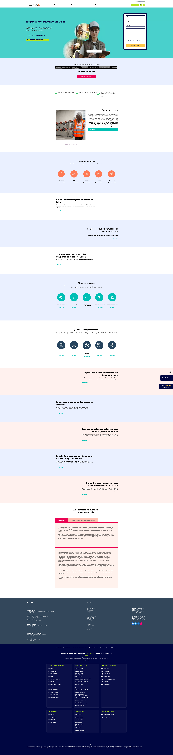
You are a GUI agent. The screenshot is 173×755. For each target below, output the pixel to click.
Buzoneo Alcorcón (52, 678)
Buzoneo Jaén (105, 674)
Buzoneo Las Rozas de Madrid (54, 684)
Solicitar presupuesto (77, 4)
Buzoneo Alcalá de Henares (54, 670)
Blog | (57, 647)
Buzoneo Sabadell (79, 674)
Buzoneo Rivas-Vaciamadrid (54, 689)
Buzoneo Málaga (106, 670)
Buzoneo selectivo (90, 617)
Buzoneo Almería (106, 678)
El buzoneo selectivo (112, 304)
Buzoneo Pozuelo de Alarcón (54, 687)
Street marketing (90, 618)
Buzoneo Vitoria (78, 716)
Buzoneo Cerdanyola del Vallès (81, 695)
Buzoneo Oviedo (78, 729)
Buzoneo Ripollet (78, 702)
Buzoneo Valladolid (79, 720)
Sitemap (88, 629)
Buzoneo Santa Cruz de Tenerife (109, 717)
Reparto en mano (90, 612)
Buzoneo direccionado (91, 616)
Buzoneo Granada (106, 676)
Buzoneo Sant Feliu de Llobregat (82, 703)
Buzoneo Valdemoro (52, 691)
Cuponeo (89, 619)
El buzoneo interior (100, 304)
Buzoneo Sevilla (105, 668)
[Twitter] (135, 623)
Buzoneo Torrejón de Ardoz (54, 679)
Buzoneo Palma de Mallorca (108, 714)
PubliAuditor (134, 5)
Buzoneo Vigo (78, 725)
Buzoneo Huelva (105, 681)
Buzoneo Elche (51, 720)
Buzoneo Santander (79, 730)
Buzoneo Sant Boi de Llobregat (81, 681)
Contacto (116, 4)
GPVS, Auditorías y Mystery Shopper (94, 620)
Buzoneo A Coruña (79, 724)
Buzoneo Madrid (51, 668)
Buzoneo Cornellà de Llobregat (81, 679)
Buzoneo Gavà (78, 699)
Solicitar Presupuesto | (101, 647)
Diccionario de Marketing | (111, 647)
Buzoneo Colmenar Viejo (53, 699)
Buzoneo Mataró (78, 676)
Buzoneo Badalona (79, 671)
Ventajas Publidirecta (91, 625)
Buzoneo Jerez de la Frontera (108, 679)
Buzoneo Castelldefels (80, 692)
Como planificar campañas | (90, 647)
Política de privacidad (91, 628)
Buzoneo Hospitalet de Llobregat (82, 670)
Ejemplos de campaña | (79, 647)
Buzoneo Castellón (52, 722)
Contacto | (61, 647)
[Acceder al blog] (141, 5)
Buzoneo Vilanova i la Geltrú (81, 687)
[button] (37, 40)
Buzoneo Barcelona (79, 668)
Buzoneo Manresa (79, 684)
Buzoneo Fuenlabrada (52, 673)
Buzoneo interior (90, 615)
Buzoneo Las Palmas (106, 716)
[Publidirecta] (34, 5)
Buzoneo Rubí (78, 686)
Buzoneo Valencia (51, 714)
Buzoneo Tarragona (79, 705)
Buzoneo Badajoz (106, 682)
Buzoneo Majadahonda (53, 692)
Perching (74, 304)
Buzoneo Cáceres (106, 684)
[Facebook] (133, 623)
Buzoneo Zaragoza (79, 719)
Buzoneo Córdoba (106, 673)
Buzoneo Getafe (51, 676)
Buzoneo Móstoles (52, 671)
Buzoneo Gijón (78, 727)
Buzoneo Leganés (52, 674)
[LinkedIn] (138, 623)
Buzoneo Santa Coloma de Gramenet (83, 678)
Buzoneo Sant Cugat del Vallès (81, 682)
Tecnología (89, 624)
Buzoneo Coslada (51, 686)
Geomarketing (90, 610)
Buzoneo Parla (51, 681)
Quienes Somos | (66, 647)
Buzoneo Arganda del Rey (53, 697)
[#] (141, 623)
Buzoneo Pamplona (79, 717)
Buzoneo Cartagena (52, 717)
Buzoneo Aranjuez (52, 695)
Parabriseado (90, 611)
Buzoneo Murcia (51, 716)
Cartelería (89, 607)
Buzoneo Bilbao (78, 714)
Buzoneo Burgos (78, 722)
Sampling (89, 609)
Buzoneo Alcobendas (52, 682)
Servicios (56, 4)
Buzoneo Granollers (79, 694)
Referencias (98, 4)
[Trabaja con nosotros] (144, 5)
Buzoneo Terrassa (79, 673)
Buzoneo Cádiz (105, 671)
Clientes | (72, 647)
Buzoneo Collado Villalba (53, 694)
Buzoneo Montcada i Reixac (81, 700)
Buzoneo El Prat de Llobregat (81, 689)
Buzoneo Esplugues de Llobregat (82, 697)
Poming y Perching (91, 608)
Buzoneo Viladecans (79, 691)
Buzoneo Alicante (51, 719)
